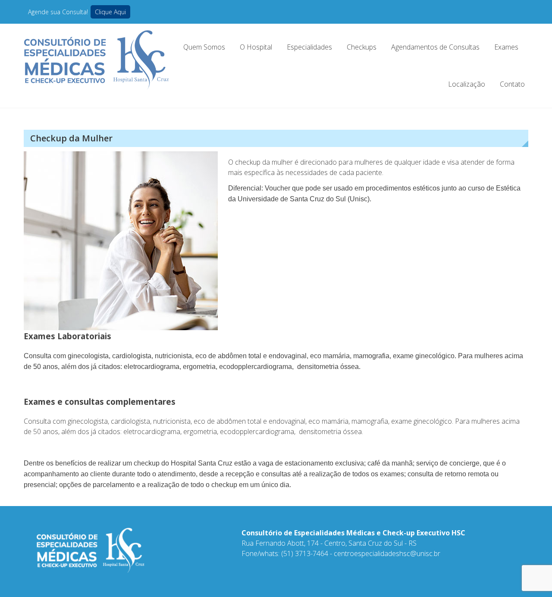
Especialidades (309, 47)
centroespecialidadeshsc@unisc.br (387, 553)
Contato (512, 84)
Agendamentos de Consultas (435, 47)
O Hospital (256, 47)
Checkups (361, 47)
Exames (506, 47)
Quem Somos (204, 47)
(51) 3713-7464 (304, 553)
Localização (466, 84)
